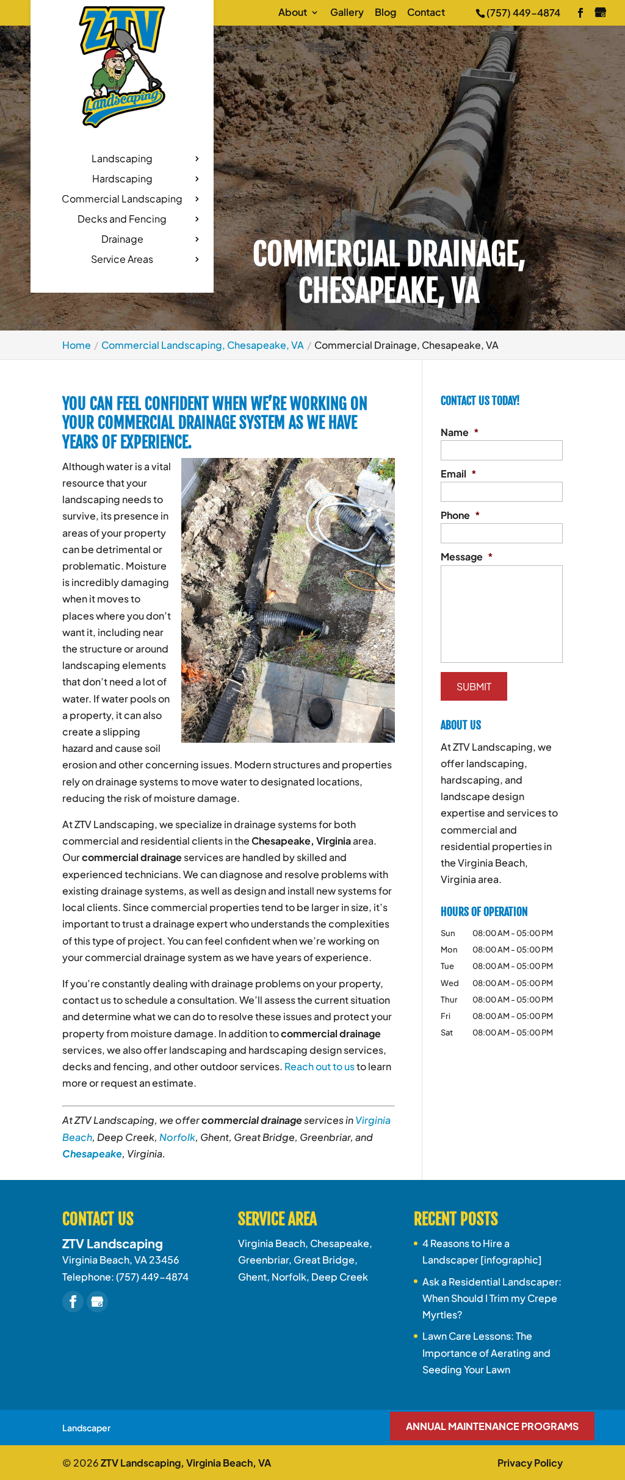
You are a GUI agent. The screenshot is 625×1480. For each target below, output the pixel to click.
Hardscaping (122, 179)
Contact (426, 12)
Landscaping (122, 159)
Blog (385, 12)
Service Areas (122, 260)
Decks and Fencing (122, 220)
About (292, 12)
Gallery (347, 12)
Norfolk (177, 1137)
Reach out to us (319, 1066)
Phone (460, 515)
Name (460, 432)
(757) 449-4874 (523, 12)
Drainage (122, 240)
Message (467, 557)
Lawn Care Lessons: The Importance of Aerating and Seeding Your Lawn (486, 1352)
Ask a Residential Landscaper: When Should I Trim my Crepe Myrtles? (492, 1298)
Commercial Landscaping (122, 200)
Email (459, 474)
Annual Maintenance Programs (492, 1426)
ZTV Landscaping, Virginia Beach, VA (186, 1462)
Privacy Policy (530, 1462)
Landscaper (86, 1427)
